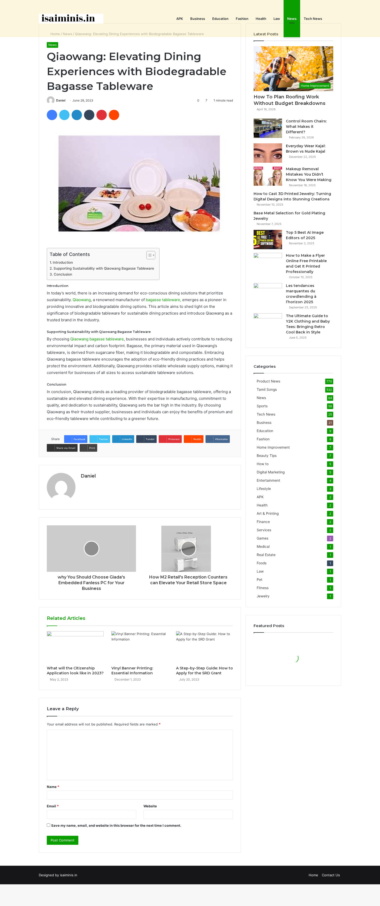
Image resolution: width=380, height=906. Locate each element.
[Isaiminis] (71, 19)
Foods (262, 563)
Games (262, 538)
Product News (268, 381)
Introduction (63, 262)
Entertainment (268, 480)
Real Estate (266, 555)
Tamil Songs (267, 389)
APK (179, 19)
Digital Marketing (271, 472)
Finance (263, 522)
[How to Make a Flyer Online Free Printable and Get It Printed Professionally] (268, 262)
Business (197, 19)
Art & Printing (268, 513)
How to (263, 464)
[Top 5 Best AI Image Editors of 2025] (268, 239)
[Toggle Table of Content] (148, 255)
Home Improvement (273, 447)
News (292, 19)
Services (264, 530)
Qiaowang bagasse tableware (97, 339)
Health (261, 19)
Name (53, 787)
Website (150, 806)
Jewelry (263, 596)
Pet (259, 579)
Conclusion (63, 274)
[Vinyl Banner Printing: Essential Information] (139, 647)
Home (313, 875)
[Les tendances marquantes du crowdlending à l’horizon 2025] (268, 292)
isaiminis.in (68, 875)
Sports (262, 406)
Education (220, 19)
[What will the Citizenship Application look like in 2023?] (75, 647)
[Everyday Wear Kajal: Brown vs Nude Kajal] (268, 153)
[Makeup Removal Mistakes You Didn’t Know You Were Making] (268, 176)
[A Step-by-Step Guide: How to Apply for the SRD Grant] (204, 647)
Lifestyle (264, 489)
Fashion (242, 19)
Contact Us (331, 875)
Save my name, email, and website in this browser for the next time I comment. (116, 825)
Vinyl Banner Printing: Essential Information (132, 670)
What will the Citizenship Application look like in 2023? (75, 670)
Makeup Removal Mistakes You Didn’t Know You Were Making (308, 174)
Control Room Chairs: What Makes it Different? (306, 126)
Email (53, 806)
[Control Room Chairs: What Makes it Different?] (268, 128)
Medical (263, 546)
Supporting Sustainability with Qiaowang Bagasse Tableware (104, 268)
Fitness (263, 588)
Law (276, 19)
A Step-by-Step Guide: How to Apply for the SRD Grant (204, 670)
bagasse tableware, (163, 299)
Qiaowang (82, 299)
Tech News (313, 19)
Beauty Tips (267, 456)
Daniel (60, 100)
